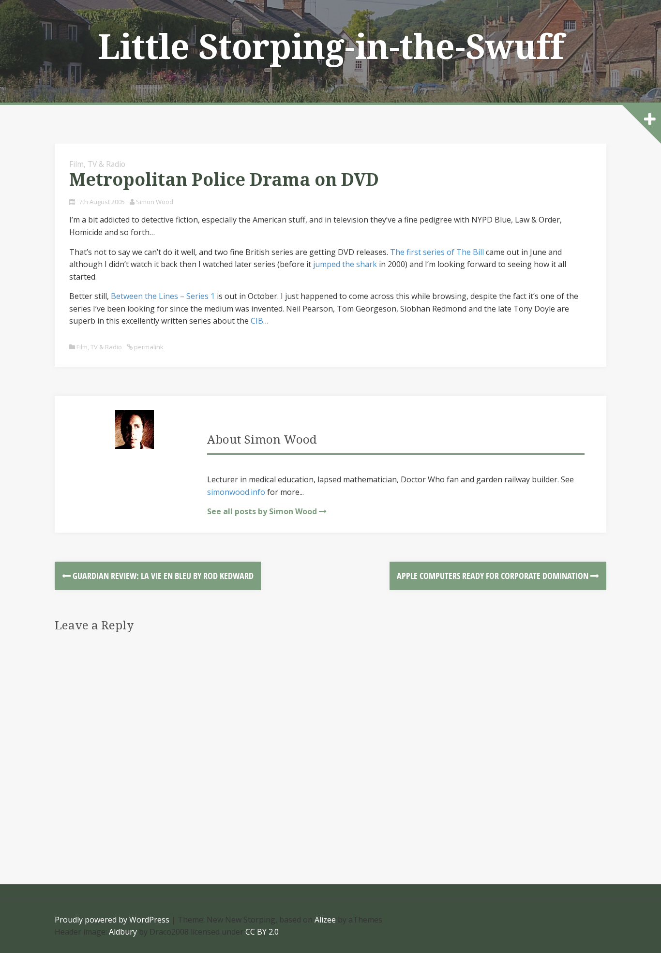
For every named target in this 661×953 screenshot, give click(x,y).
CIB (257, 320)
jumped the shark (345, 264)
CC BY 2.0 (262, 931)
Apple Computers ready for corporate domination (493, 575)
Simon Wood (154, 201)
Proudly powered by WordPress (112, 919)
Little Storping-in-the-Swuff (331, 47)
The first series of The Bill (437, 252)
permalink (148, 346)
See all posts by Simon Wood (262, 511)
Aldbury (123, 931)
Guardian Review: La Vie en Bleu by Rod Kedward (162, 575)
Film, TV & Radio (97, 164)
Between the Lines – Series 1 (163, 296)
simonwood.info (236, 492)
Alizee (325, 919)
